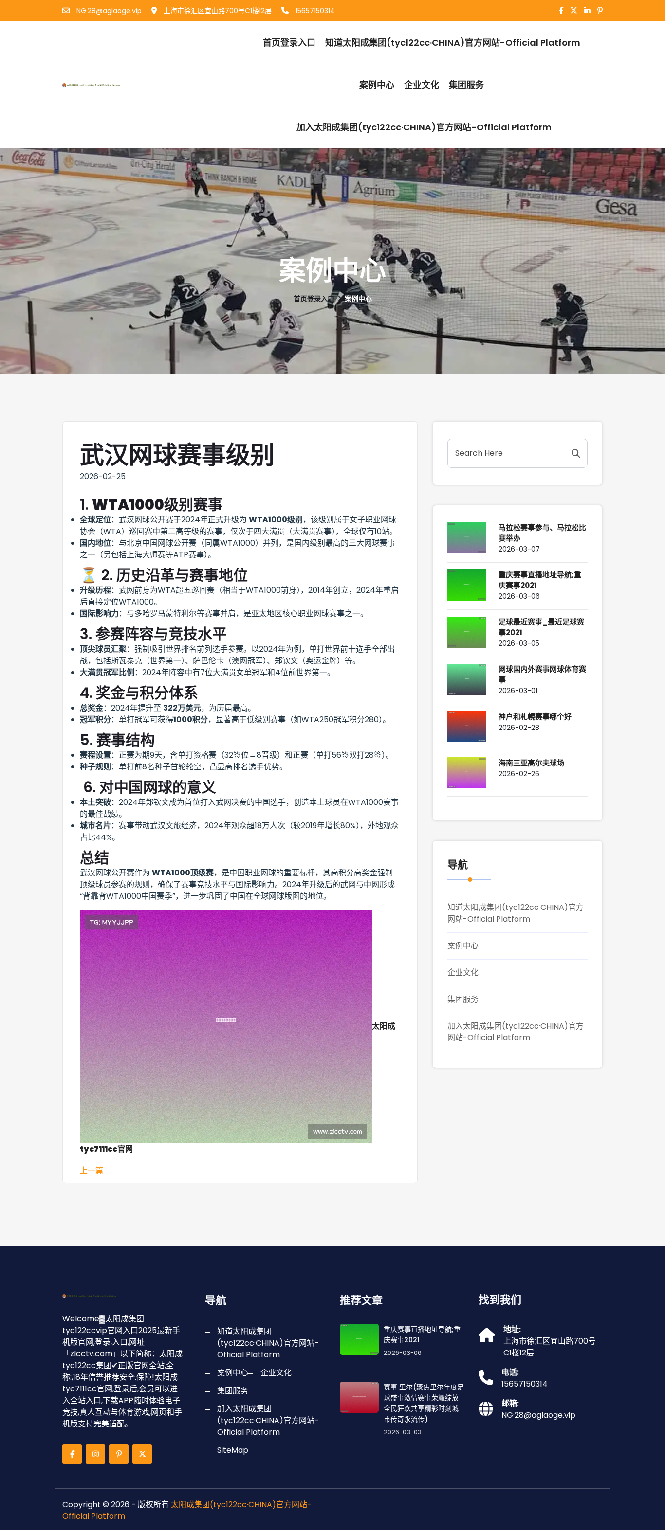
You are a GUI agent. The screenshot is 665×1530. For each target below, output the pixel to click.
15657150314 (314, 11)
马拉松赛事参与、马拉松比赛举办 (542, 532)
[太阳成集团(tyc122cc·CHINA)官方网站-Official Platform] (115, 84)
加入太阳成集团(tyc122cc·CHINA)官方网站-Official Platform (424, 127)
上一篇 (91, 1170)
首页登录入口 (289, 42)
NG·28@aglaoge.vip (108, 11)
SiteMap (232, 1450)
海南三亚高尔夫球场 (531, 763)
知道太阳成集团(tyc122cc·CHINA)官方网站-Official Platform (452, 42)
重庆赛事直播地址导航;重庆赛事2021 (540, 579)
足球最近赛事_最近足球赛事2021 (541, 627)
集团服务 (466, 85)
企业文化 (421, 85)
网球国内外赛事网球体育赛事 (542, 674)
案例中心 (376, 85)
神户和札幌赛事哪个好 (535, 717)
